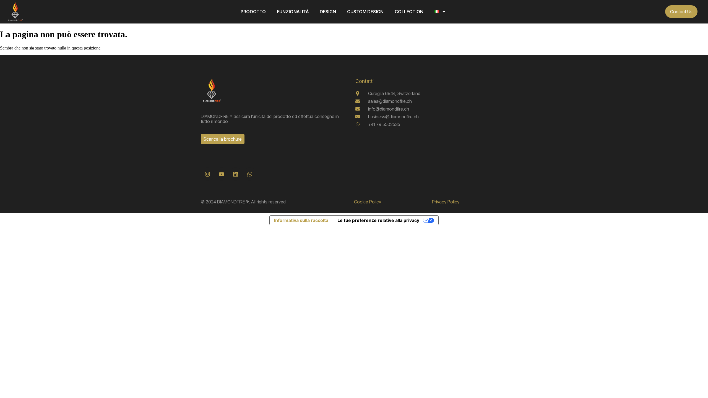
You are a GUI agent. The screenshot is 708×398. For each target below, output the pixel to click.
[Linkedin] (235, 174)
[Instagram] (207, 174)
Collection (409, 11)
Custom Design (365, 11)
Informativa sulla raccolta (301, 220)
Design (328, 11)
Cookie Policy (367, 202)
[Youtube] (221, 174)
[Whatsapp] (249, 174)
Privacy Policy (445, 202)
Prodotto (253, 11)
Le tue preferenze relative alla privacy (378, 220)
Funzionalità (293, 11)
